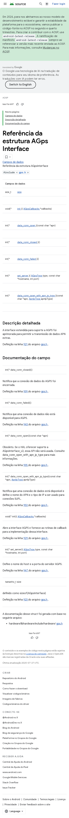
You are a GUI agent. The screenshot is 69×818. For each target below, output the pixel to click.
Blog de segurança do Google (18, 732)
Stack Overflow (10, 782)
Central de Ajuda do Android (17, 761)
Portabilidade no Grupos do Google (21, 748)
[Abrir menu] (5, 4)
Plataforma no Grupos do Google (19, 738)
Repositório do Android (14, 678)
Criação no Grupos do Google (18, 743)
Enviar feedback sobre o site (35, 804)
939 (25, 391)
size (19, 192)
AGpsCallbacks (31, 208)
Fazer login (58, 3)
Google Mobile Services (14, 777)
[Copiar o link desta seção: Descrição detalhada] (44, 323)
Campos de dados (13, 162)
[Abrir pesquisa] (41, 4)
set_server (23, 275)
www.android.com (12, 772)
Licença (61, 799)
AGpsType (37, 275)
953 (25, 505)
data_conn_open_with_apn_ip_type (36, 295)
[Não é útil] (22, 104)
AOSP (5, 97)
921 (25, 344)
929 (25, 538)
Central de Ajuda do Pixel (15, 767)
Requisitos (8, 683)
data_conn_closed (27, 242)
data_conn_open (26, 225)
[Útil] (17, 104)
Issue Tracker (9, 787)
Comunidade (30, 799)
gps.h (23, 172)
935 (25, 465)
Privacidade (10, 804)
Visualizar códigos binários (16, 693)
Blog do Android (11, 727)
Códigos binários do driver (16, 703)
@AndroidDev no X (12, 722)
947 (26, 570)
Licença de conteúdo (36, 653)
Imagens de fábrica (12, 698)
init (19, 208)
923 (25, 599)
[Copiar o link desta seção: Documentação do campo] (54, 358)
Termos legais (47, 799)
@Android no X (10, 717)
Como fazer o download (15, 688)
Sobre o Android (11, 799)
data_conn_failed (26, 259)
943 (25, 424)
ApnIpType (35, 298)
